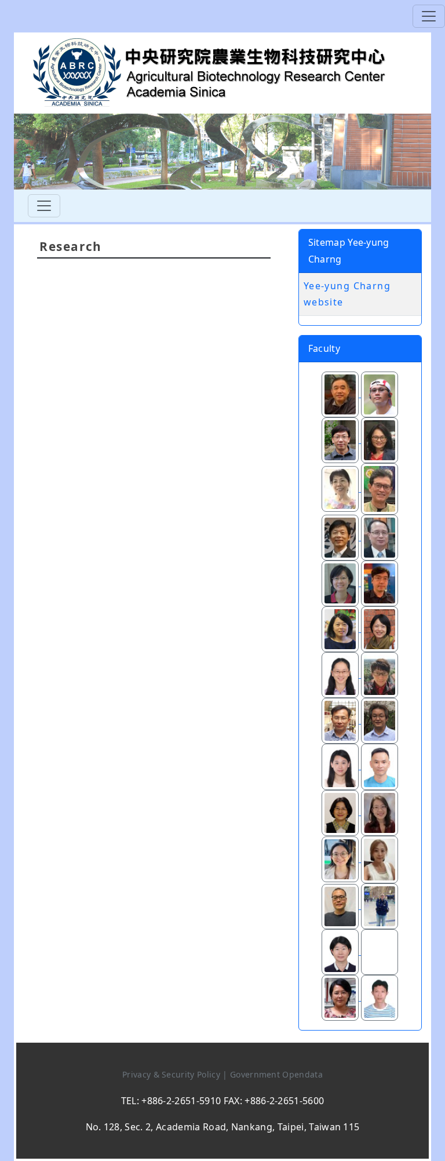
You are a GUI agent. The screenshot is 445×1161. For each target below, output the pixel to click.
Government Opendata (276, 1074)
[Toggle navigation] (429, 16)
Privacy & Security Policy (172, 1074)
